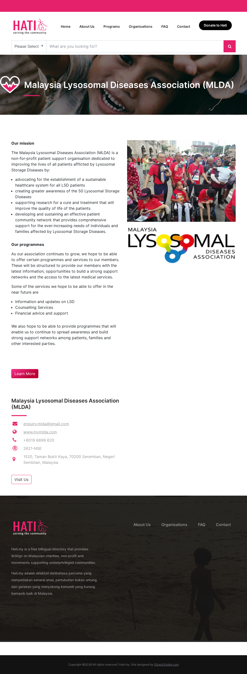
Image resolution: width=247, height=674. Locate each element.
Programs (111, 26)
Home (65, 26)
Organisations (140, 26)
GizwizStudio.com (166, 664)
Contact (183, 26)
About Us (87, 26)
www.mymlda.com (40, 432)
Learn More (24, 373)
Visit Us (21, 479)
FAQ (164, 26)
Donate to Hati (215, 25)
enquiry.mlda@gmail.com (46, 423)
